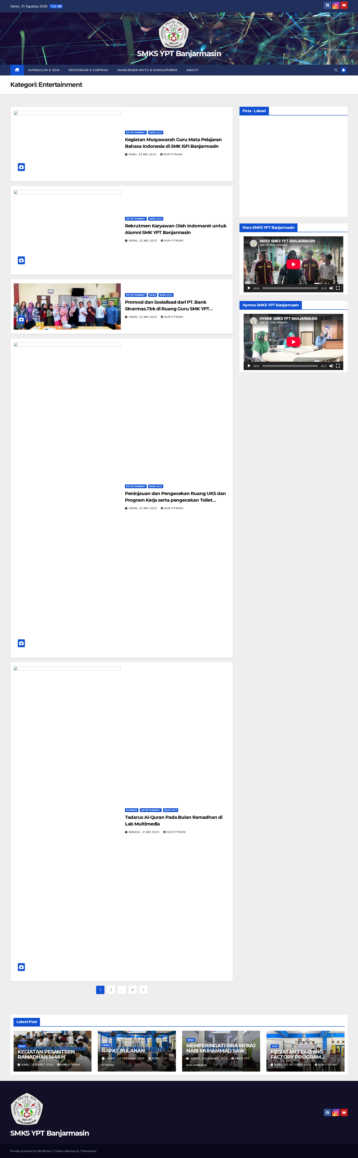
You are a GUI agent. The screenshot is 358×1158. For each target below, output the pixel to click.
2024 (275, 1046)
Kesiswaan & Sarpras (88, 70)
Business (131, 810)
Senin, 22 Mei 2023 (143, 240)
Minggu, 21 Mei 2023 (144, 832)
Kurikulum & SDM (44, 70)
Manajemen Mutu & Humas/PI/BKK (147, 70)
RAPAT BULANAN (123, 1051)
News (152, 295)
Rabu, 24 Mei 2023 (143, 154)
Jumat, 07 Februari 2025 (125, 1058)
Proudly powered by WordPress (31, 1151)
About (192, 70)
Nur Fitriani (173, 154)
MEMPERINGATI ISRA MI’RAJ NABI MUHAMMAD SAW (220, 1048)
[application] (293, 264)
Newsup (70, 1151)
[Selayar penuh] (338, 288)
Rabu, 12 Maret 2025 (38, 1064)
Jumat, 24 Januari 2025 (209, 1058)
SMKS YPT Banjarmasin (179, 53)
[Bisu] (331, 288)
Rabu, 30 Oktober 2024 (293, 1064)
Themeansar (88, 1151)
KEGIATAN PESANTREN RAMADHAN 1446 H (46, 1054)
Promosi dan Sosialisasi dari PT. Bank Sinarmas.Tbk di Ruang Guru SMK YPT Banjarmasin (167, 308)
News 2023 (155, 132)
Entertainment (135, 132)
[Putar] (249, 288)
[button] (336, 70)
